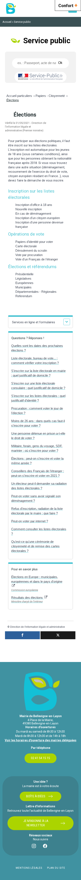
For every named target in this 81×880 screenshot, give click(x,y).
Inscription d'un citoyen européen (37, 218)
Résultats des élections (27, 597)
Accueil (6, 21)
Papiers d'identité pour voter (34, 241)
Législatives (23, 278)
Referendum (23, 296)
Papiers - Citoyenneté (51, 96)
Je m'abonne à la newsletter (35, 823)
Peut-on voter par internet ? (29, 521)
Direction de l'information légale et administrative (37, 626)
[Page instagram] (35, 847)
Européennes (24, 283)
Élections (12, 100)
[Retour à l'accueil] (10, 8)
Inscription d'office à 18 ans (33, 205)
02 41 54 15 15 (40, 758)
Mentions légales (29, 867)
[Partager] (22, 635)
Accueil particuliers (19, 96)
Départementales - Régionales (35, 291)
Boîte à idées (35, 796)
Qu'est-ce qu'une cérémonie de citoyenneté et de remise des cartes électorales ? (35, 546)
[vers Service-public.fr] (40, 77)
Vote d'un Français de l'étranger (36, 259)
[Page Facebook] (46, 847)
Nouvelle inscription (28, 209)
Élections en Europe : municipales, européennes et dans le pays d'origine (36, 579)
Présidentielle (24, 274)
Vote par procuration (29, 255)
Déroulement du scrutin (31, 250)
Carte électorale (26, 246)
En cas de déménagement (33, 213)
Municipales (23, 287)
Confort (67, 5)
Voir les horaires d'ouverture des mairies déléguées (40, 740)
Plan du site (56, 867)
